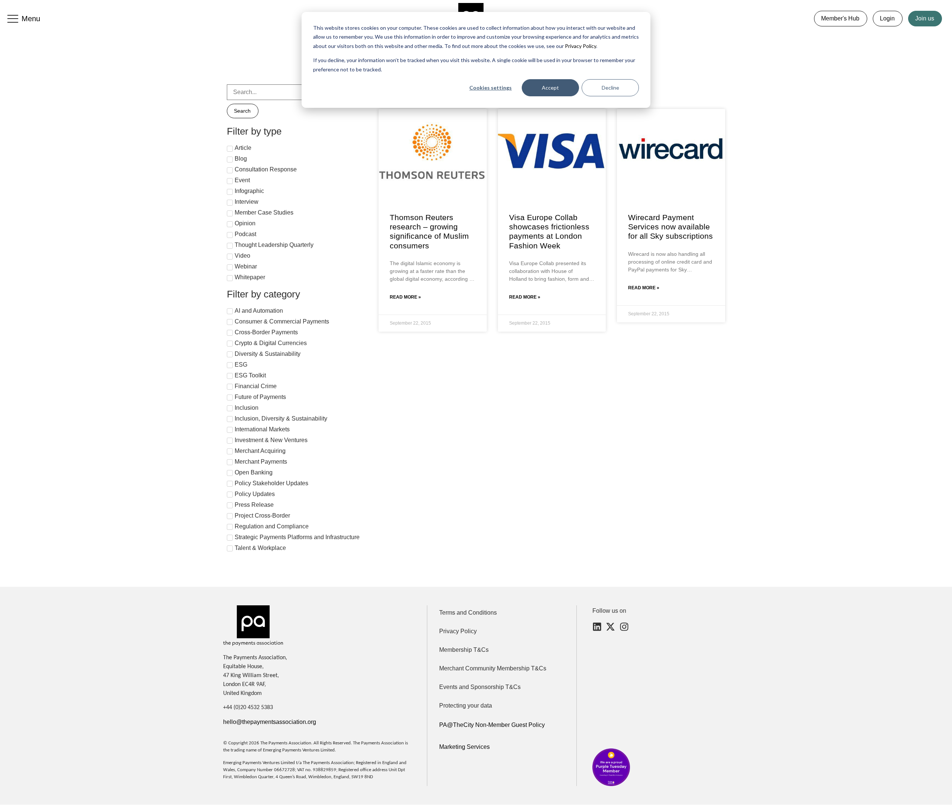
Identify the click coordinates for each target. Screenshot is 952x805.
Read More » (405, 297)
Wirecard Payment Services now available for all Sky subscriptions (670, 226)
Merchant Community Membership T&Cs (492, 668)
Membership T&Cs (464, 650)
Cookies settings (490, 87)
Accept (550, 87)
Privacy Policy (580, 46)
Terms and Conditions (468, 612)
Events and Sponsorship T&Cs (480, 687)
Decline (610, 87)
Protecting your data (465, 705)
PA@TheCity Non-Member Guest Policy (492, 725)
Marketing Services (464, 747)
